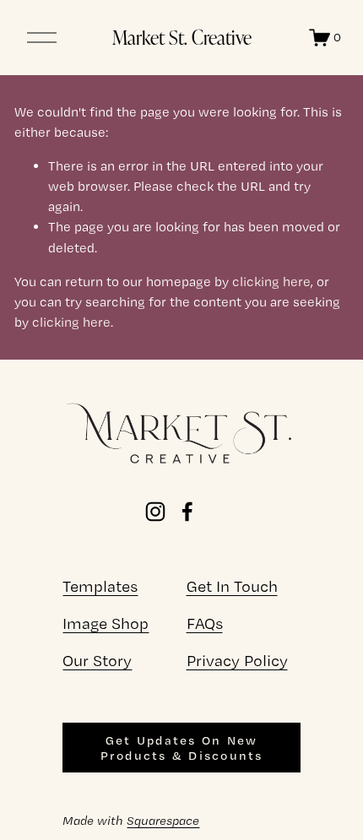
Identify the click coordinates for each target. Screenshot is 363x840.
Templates (100, 586)
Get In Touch (232, 586)
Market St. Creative (182, 37)
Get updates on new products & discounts (181, 748)
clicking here (271, 282)
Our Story (97, 660)
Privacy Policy (237, 660)
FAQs (205, 623)
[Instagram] (155, 511)
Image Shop (105, 623)
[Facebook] (187, 511)
